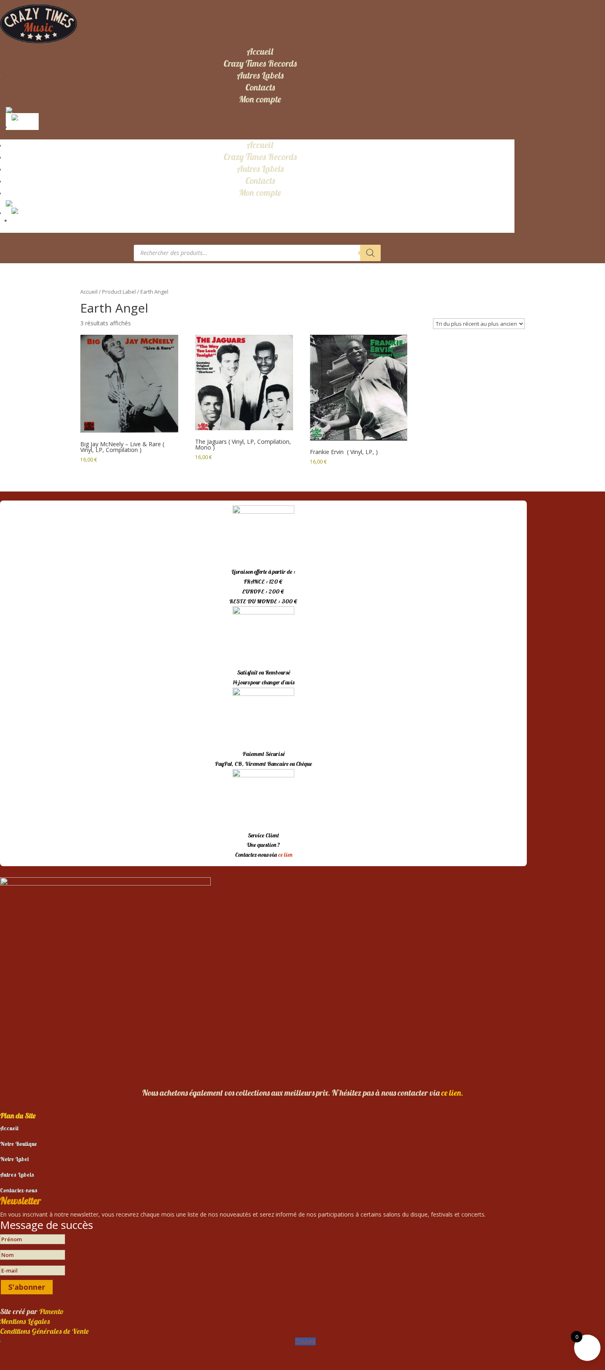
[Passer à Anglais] (24, 117)
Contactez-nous (18, 1190)
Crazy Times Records (260, 63)
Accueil (260, 51)
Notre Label (14, 1159)
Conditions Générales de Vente (44, 1331)
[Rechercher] (370, 253)
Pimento (51, 1311)
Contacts (260, 87)
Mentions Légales (25, 1321)
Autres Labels (260, 75)
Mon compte (260, 99)
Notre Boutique (18, 1143)
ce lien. (452, 1092)
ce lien (285, 854)
